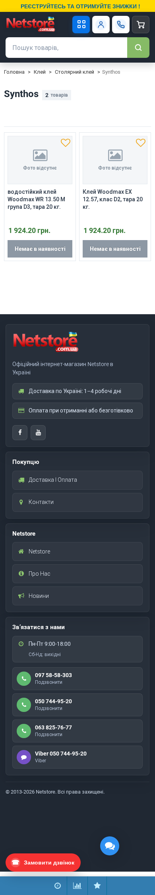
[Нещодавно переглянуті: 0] (57, 885)
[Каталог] (81, 24)
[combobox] (66, 47)
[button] (65, 142)
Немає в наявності (40, 249)
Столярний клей (74, 72)
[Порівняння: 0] (77, 885)
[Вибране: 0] (97, 885)
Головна (14, 72)
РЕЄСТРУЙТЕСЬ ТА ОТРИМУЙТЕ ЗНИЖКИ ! (80, 6)
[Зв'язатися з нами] (121, 24)
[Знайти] (138, 47)
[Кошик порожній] (140, 24)
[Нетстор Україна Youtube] (38, 432)
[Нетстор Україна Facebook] (19, 432)
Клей (40, 72)
